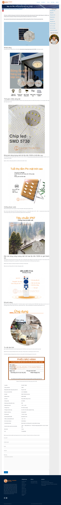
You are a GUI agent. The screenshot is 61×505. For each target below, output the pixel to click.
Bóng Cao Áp (52, 17)
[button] (5, 34)
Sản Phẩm (43, 2)
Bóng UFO (52, 19)
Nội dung (5, 454)
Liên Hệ (57, 2)
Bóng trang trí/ (15, 9)
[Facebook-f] (4, 498)
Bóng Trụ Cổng (52, 23)
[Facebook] (3, 9)
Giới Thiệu (52, 2)
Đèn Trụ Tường (52, 28)
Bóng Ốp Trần (52, 21)
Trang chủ (38, 2)
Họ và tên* (6, 437)
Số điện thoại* (6, 442)
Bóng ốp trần (20, 9)
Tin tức (48, 2)
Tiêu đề (5, 450)
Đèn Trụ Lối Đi (52, 25)
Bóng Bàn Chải (52, 10)
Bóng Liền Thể (24, 484)
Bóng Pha (51, 12)
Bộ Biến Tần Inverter (53, 30)
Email (5, 446)
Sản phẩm (10, 9)
